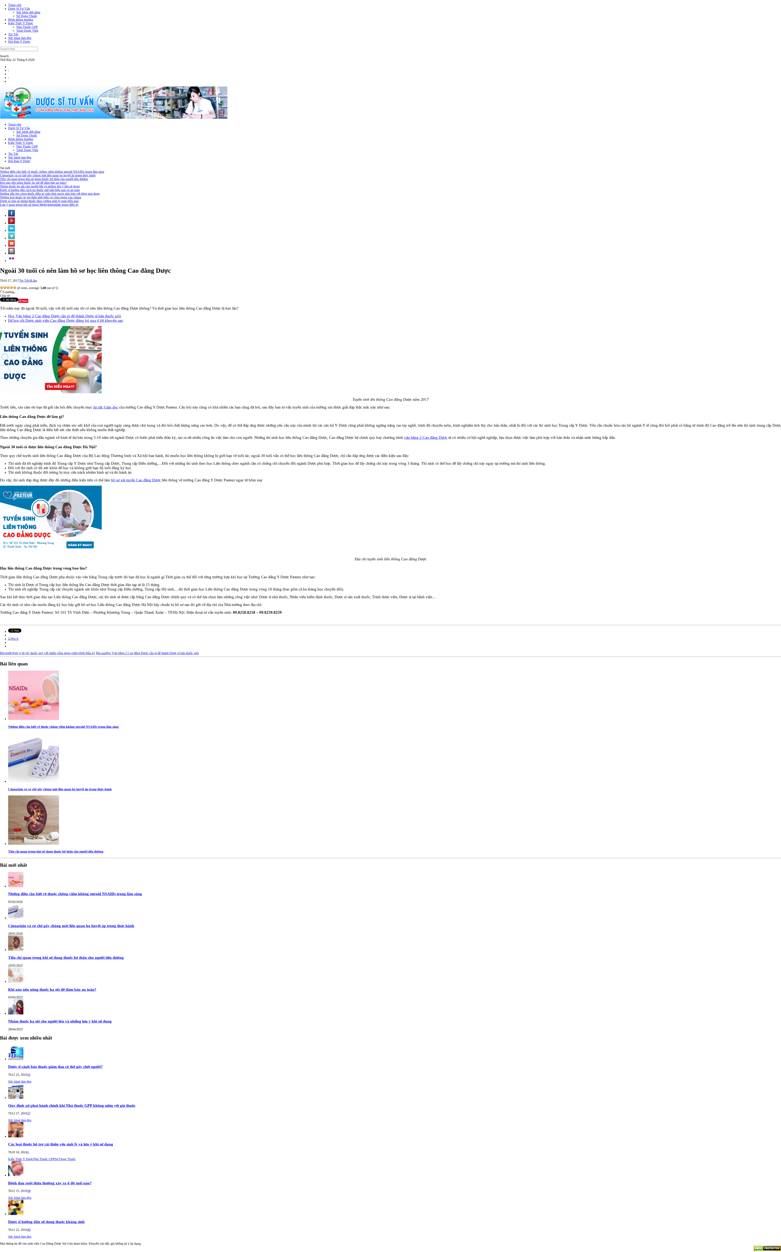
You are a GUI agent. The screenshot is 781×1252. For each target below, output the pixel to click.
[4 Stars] (11, 287)
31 (29, 1074)
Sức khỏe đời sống (28, 12)
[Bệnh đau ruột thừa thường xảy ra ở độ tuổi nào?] (15, 1175)
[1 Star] (1, 287)
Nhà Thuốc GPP (27, 27)
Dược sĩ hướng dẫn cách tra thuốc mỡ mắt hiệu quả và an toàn (40, 190)
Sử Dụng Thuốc (26, 16)
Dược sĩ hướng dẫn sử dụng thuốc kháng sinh (46, 1222)
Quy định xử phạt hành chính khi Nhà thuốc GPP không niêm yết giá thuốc (71, 1105)
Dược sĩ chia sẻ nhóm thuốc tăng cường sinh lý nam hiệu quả (39, 201)
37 (29, 1113)
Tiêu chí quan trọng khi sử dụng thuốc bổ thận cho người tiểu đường (44, 179)
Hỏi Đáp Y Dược (19, 41)
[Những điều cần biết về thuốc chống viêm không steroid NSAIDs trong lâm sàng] (33, 719)
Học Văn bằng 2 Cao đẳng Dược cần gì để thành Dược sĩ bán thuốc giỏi (64, 316)
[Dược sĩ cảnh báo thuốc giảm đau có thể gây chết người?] (15, 1059)
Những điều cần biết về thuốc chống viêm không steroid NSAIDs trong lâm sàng (52, 171)
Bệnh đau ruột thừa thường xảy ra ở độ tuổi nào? (50, 1183)
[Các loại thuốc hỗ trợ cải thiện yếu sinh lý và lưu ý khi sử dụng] (15, 1136)
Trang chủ (14, 5)
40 (29, 1229)
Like (34, 280)
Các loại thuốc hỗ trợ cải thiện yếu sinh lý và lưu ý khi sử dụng (60, 1144)
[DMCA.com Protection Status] (767, 1250)
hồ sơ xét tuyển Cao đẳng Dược (136, 480)
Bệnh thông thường (20, 19)
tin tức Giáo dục (105, 407)
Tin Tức (13, 34)
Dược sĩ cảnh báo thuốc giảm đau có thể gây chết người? (55, 1067)
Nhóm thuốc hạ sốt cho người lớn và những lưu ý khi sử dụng (40, 186)
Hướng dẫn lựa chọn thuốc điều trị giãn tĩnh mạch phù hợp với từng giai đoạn (50, 193)
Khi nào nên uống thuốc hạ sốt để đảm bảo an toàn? (33, 182)
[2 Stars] (5, 287)
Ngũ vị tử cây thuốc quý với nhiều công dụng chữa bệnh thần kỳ (47, 653)
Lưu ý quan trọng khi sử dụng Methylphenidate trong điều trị (39, 204)
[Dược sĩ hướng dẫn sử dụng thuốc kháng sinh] (15, 1214)
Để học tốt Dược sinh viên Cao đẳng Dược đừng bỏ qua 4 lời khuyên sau (65, 320)
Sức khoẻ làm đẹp (19, 38)
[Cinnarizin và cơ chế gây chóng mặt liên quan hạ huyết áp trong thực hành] (33, 781)
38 (29, 1191)
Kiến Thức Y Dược (20, 23)
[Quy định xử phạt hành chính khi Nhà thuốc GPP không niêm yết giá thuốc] (15, 1097)
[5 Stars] (14, 287)
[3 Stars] (8, 287)
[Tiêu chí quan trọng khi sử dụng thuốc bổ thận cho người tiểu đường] (33, 843)
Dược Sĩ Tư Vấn (19, 8)
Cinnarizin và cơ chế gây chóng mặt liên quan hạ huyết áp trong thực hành (48, 175)
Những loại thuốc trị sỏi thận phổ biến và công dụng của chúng (40, 197)
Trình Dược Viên (27, 30)
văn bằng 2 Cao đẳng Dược (425, 437)
